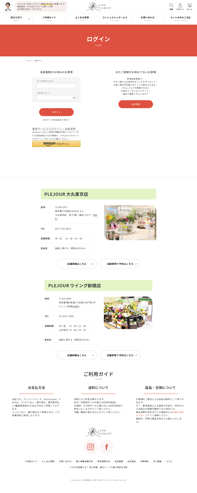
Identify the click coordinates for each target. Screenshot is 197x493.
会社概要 (119, 461)
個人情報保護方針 (84, 461)
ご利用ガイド (31, 461)
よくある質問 (48, 461)
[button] (56, 143)
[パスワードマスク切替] (74, 97)
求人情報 (157, 461)
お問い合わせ (65, 461)
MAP (76, 306)
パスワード (43, 93)
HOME (29, 60)
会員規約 (131, 461)
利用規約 (144, 461)
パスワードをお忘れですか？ (56, 119)
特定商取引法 (103, 461)
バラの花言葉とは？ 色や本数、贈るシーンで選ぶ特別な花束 (98, 467)
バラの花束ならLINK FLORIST (92, 480)
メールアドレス (45, 81)
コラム (169, 461)
